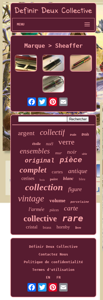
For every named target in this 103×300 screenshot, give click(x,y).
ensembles (35, 151)
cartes (57, 171)
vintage (31, 198)
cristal (32, 227)
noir (72, 152)
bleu (82, 179)
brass (47, 227)
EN (48, 277)
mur (58, 153)
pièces (54, 210)
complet (33, 169)
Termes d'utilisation (53, 270)
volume (57, 200)
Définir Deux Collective (53, 247)
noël (49, 144)
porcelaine (80, 202)
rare (72, 218)
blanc (68, 178)
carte (71, 208)
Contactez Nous (53, 254)
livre (78, 228)
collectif (52, 132)
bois (42, 179)
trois (85, 134)
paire (54, 179)
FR (59, 277)
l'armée (36, 209)
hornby (63, 227)
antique (77, 170)
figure (75, 189)
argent (26, 132)
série (84, 153)
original (39, 160)
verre (66, 142)
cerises (27, 178)
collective (40, 218)
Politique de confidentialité (53, 262)
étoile (36, 143)
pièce (71, 160)
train (73, 134)
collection (44, 187)
